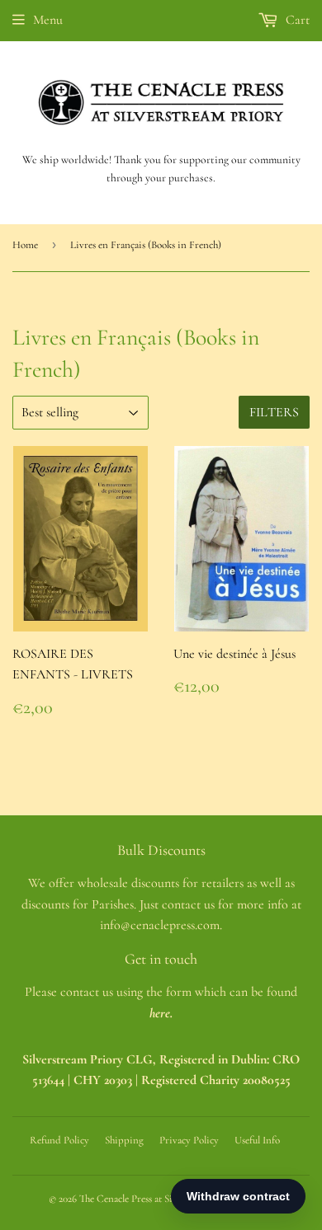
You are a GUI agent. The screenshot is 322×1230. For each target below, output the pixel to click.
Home (25, 244)
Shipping (124, 1140)
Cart (296, 20)
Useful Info (257, 1140)
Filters (274, 412)
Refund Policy (59, 1140)
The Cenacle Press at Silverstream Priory (162, 1198)
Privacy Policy (189, 1140)
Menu (48, 20)
